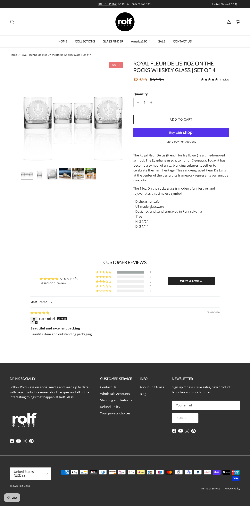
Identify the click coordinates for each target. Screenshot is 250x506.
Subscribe (185, 418)
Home (13, 55)
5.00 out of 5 (69, 279)
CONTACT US (182, 41)
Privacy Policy (232, 488)
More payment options (181, 141)
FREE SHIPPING (107, 4)
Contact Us (108, 387)
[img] (39, 313)
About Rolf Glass (152, 387)
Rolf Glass (24, 485)
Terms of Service (210, 488)
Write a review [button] (191, 281)
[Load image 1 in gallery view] (73, 112)
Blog (143, 394)
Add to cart (181, 119)
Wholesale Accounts (115, 394)
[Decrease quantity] (137, 102)
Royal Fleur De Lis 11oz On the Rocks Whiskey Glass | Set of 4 (56, 55)
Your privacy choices (115, 413)
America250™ (140, 41)
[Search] (12, 21)
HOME (62, 41)
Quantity (140, 94)
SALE (161, 41)
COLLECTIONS (85, 41)
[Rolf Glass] (125, 22)
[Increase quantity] (152, 102)
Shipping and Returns (116, 400)
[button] (104, 272)
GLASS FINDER (113, 41)
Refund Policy (110, 407)
